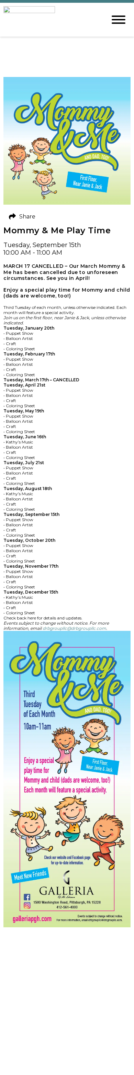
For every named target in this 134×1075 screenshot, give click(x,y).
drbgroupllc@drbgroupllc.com (74, 628)
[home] (49, 19)
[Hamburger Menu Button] (119, 19)
